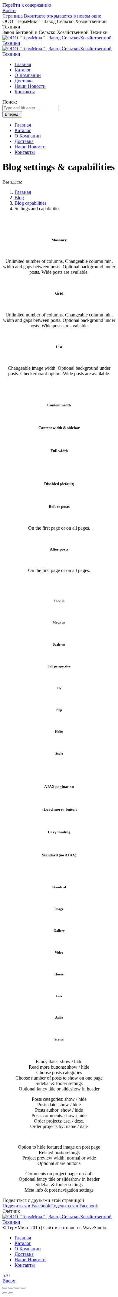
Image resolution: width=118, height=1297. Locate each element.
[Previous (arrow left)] (4, 1293)
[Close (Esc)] (4, 1288)
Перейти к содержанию (26, 5)
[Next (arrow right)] (10, 1293)
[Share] (10, 1288)
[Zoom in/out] (23, 1288)
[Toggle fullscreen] (17, 1288)
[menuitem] (23, 64)
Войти (9, 10)
